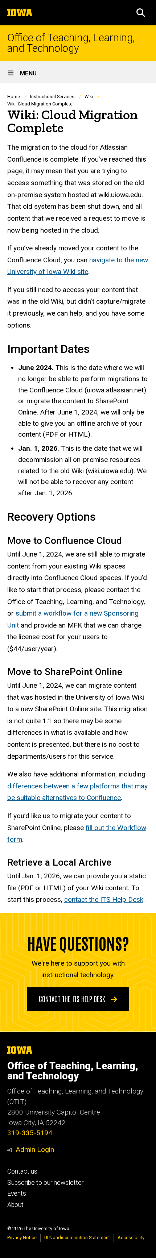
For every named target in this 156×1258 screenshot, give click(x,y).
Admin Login (35, 1149)
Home (13, 96)
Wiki (89, 96)
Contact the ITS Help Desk (73, 998)
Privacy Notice (22, 1237)
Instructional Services (52, 96)
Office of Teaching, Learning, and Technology (71, 43)
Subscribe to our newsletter (45, 1182)
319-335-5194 (29, 1133)
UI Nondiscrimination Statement (77, 1237)
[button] (141, 12)
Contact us (22, 1171)
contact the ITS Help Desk (103, 899)
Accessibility (131, 1237)
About (15, 1204)
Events (16, 1193)
